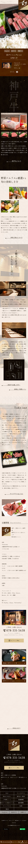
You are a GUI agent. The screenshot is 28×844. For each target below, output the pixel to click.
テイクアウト (21, 793)
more (15, 67)
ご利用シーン (7, 799)
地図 (21, 806)
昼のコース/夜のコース (7, 803)
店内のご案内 (21, 796)
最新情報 (21, 803)
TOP (7, 793)
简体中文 (13, 51)
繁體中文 (20, 51)
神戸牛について (16, 161)
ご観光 (7, 809)
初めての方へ (7, 796)
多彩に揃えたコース (16, 237)
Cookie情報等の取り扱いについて (14, 825)
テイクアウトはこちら (16, 494)
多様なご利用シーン (20, 389)
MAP (22, 842)
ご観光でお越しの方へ (13, 385)
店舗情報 (21, 799)
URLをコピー (16, 728)
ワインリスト (7, 806)
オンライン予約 (15, 640)
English (7, 51)
